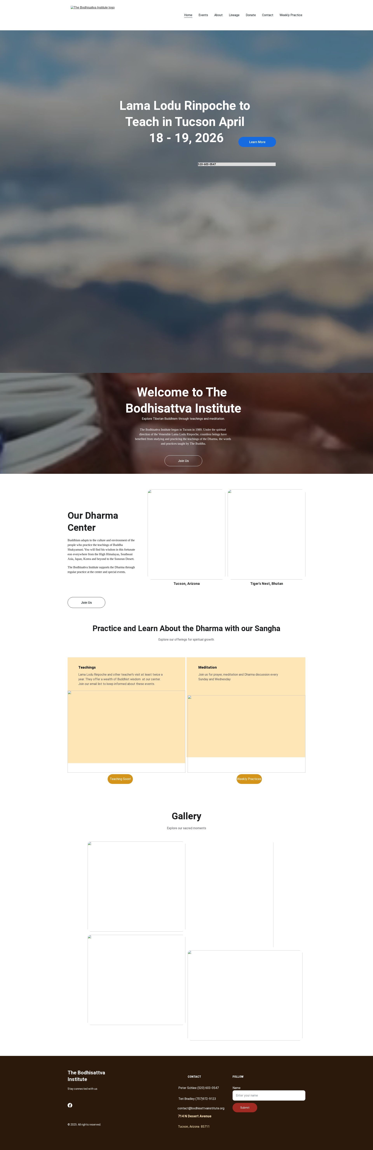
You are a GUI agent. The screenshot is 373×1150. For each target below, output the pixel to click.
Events (203, 15)
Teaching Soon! (120, 779)
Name (237, 1088)
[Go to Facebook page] (70, 1105)
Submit (244, 1107)
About (218, 15)
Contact (267, 15)
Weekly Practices (249, 779)
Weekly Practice (291, 15)
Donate (251, 15)
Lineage (234, 15)
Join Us (183, 461)
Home (188, 15)
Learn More (257, 142)
